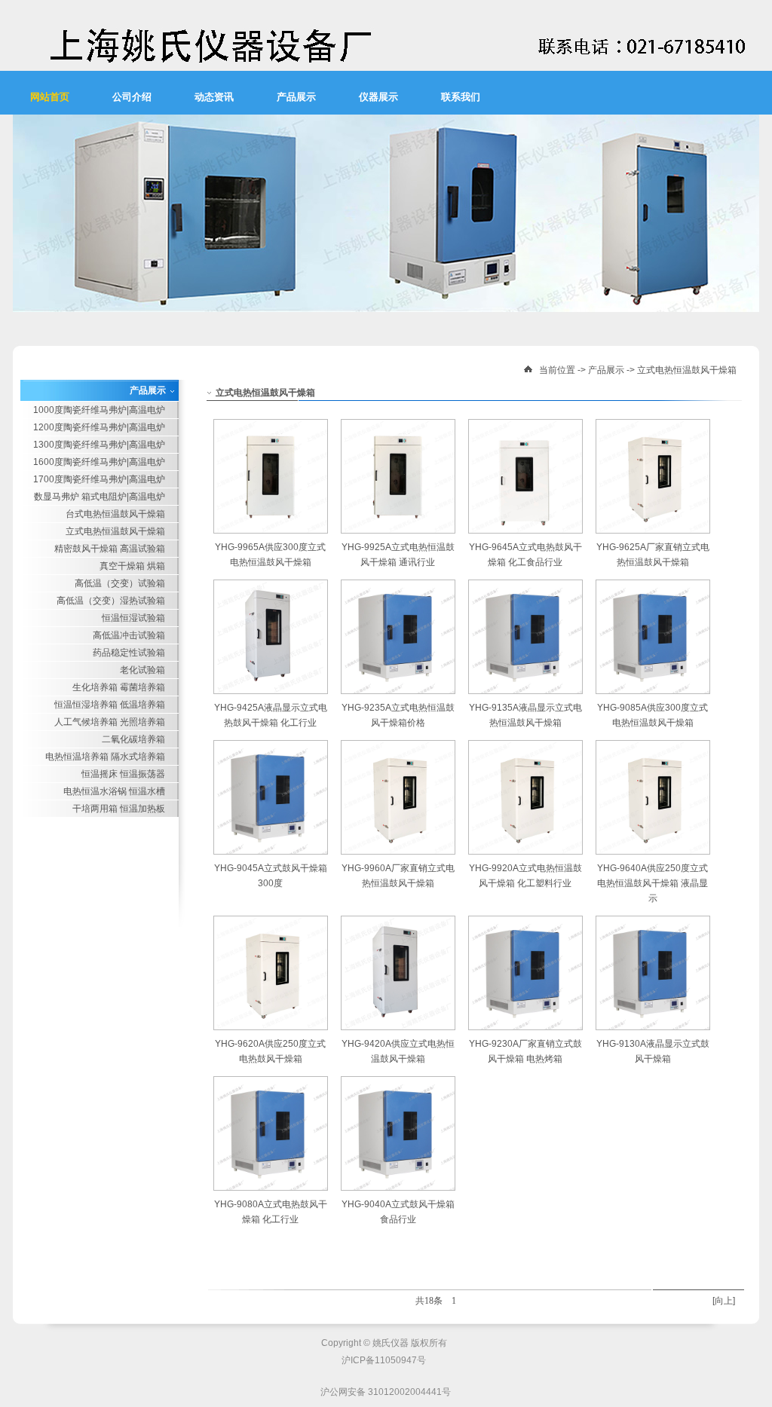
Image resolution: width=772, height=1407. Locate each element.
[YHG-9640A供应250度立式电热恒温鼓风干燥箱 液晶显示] (653, 851)
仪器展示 (378, 96)
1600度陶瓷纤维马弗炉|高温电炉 (99, 462)
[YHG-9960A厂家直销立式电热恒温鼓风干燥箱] (398, 851)
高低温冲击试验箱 (129, 635)
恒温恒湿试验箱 (133, 618)
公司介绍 (132, 96)
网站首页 (49, 96)
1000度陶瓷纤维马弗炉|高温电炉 (99, 410)
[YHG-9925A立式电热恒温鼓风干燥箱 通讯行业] (398, 530)
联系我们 (460, 96)
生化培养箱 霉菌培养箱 (118, 687)
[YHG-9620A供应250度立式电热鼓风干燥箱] (270, 1027)
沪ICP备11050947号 (384, 1360)
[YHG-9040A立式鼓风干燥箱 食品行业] (398, 1187)
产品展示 (296, 96)
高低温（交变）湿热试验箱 (111, 600)
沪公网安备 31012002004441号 (385, 1392)
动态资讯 (214, 96)
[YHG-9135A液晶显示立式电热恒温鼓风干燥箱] (525, 691)
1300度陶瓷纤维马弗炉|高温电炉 (99, 444)
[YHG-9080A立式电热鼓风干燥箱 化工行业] (270, 1187)
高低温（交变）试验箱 (120, 583)
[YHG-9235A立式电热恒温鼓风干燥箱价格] (398, 691)
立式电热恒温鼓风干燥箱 (687, 370)
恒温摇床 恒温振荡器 (123, 774)
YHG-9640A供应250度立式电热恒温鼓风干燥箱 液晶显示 (652, 883)
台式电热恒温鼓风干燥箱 (115, 514)
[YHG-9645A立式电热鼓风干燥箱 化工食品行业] (525, 530)
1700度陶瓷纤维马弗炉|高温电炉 (99, 479)
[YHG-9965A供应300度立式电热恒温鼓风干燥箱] (270, 530)
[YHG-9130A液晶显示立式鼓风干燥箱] (653, 1027)
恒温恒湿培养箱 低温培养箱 (109, 704)
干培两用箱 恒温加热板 (118, 808)
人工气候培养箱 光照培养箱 (109, 722)
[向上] (723, 1300)
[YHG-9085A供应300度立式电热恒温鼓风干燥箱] (653, 691)
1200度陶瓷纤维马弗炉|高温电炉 (99, 427)
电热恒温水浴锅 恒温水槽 (114, 791)
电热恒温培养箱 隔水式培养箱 (105, 756)
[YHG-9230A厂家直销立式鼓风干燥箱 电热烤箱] (525, 1027)
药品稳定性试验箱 (129, 652)
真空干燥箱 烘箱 (132, 566)
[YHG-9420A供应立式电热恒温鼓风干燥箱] (398, 1027)
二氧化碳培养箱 (133, 739)
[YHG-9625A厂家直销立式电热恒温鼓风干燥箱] (653, 530)
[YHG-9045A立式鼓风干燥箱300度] (270, 851)
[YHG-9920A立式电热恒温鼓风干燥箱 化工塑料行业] (525, 851)
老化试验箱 (142, 670)
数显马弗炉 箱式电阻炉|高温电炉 (99, 496)
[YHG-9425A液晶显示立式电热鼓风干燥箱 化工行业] (270, 691)
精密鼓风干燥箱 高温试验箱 (109, 548)
